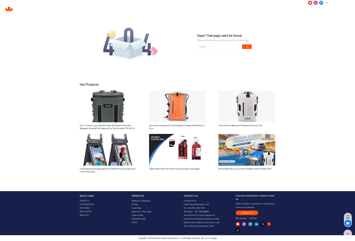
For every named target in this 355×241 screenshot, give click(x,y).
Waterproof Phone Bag (141, 211)
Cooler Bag (136, 208)
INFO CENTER (307, 10)
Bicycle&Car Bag (138, 219)
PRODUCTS (247, 10)
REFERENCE (289, 10)
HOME (234, 10)
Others (134, 222)
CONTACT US (344, 10)
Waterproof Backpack (141, 201)
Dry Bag (135, 204)
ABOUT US (327, 10)
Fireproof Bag (137, 215)
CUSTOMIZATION (269, 10)
